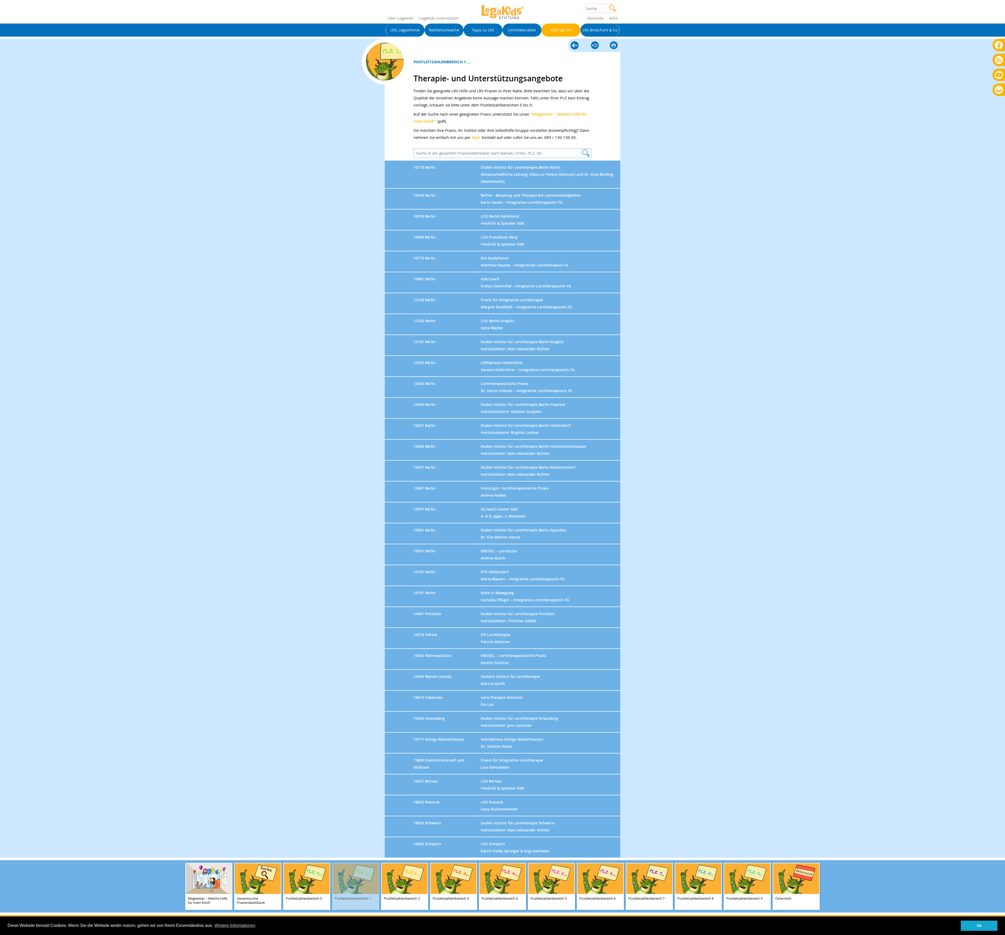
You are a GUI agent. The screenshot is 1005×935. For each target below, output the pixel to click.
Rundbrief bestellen (999, 90)
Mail (476, 137)
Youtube (999, 74)
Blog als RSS (999, 60)
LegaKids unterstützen (439, 18)
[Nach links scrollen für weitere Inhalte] (5, 886)
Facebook (999, 45)
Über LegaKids (400, 18)
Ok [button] (979, 925)
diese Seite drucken (614, 45)
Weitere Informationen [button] (235, 925)
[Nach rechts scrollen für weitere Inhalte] (1000, 886)
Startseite (595, 18)
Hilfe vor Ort (575, 45)
